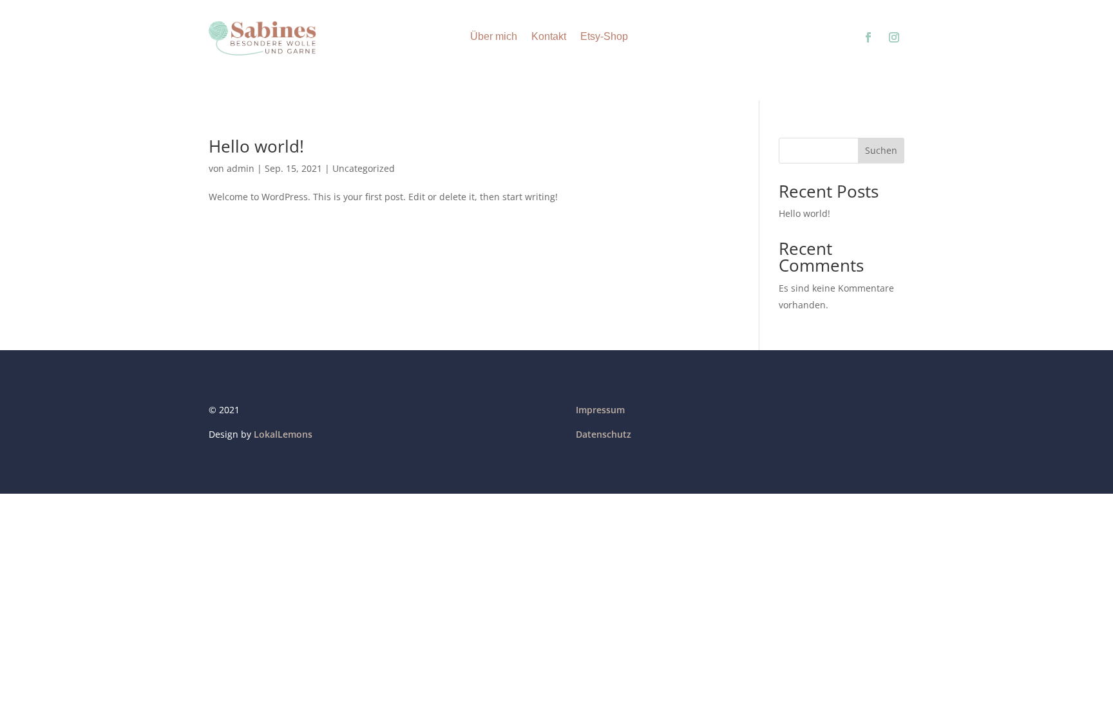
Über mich (493, 36)
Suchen (881, 150)
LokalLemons (283, 434)
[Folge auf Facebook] (868, 37)
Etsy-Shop (604, 36)
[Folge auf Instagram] (894, 37)
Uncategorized (363, 168)
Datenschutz (603, 434)
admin (240, 168)
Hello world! (256, 146)
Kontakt (548, 36)
